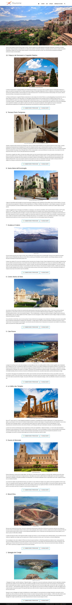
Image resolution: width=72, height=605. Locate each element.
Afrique (51, 3)
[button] (64, 3)
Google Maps (45, 108)
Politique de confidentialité (50, 603)
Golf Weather (64, 603)
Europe (42, 3)
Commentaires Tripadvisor (31, 108)
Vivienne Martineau (10, 42)
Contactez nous (57, 603)
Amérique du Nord (58, 3)
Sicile (12, 37)
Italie (13, 7)
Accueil (7, 7)
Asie (47, 3)
